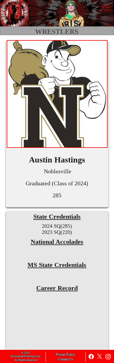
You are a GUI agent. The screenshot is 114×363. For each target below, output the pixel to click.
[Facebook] (91, 356)
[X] (99, 356)
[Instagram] (108, 356)
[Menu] (105, 7)
